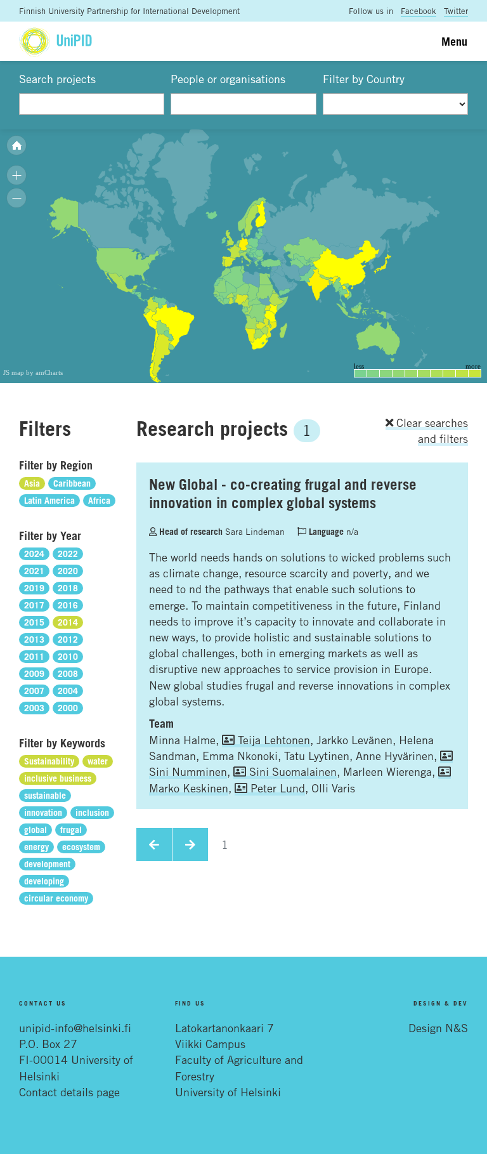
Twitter (456, 11)
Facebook (418, 11)
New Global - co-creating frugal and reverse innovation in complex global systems (283, 493)
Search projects (57, 79)
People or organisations (228, 79)
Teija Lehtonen (272, 740)
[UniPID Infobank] (55, 41)
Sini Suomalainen (291, 771)
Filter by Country (364, 79)
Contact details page (69, 1092)
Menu (454, 41)
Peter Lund (276, 788)
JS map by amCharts (33, 372)
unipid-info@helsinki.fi (75, 1028)
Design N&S (438, 1028)
